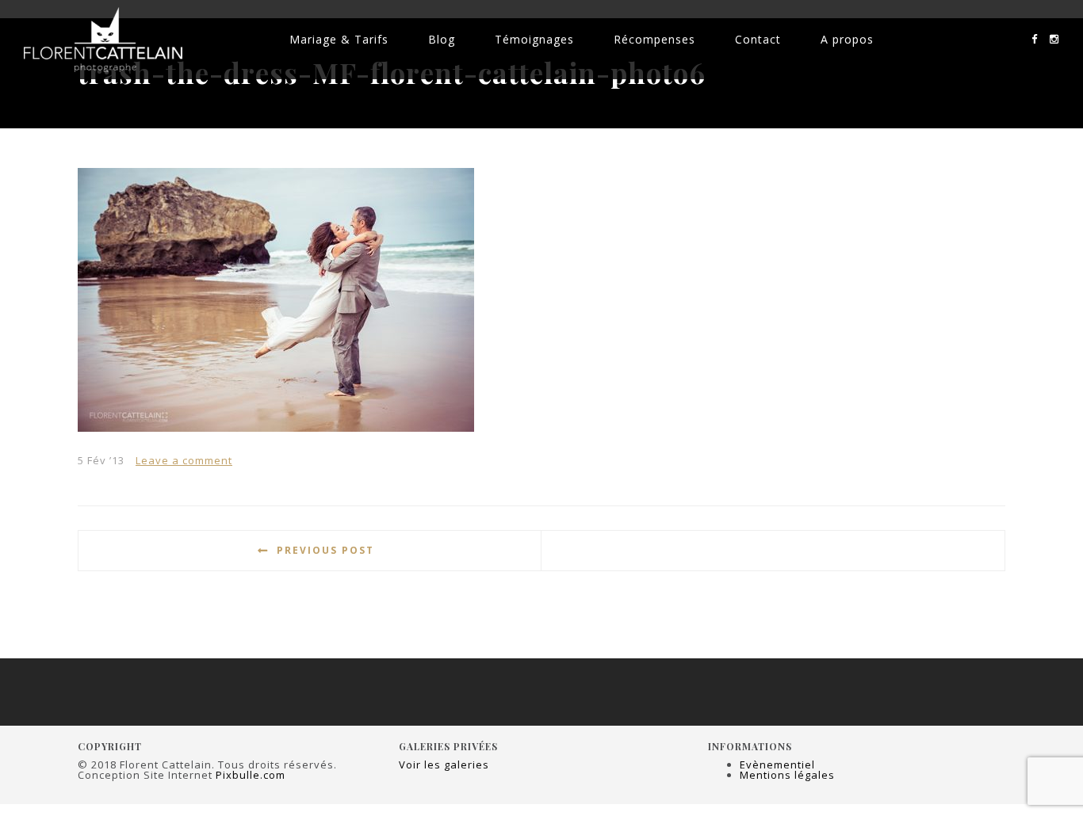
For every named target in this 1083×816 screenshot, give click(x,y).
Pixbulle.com (250, 775)
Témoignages (534, 39)
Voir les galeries (444, 764)
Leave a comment (184, 460)
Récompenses (654, 39)
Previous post (325, 550)
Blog (441, 39)
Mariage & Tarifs (338, 39)
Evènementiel (777, 764)
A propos (847, 39)
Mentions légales (787, 775)
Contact (758, 39)
